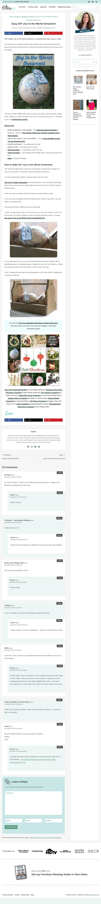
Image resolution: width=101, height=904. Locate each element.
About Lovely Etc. (8, 894)
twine (10, 158)
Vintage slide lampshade (10, 456)
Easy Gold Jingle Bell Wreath (16, 390)
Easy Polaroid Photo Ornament (54, 456)
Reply (59, 472)
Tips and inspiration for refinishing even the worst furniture (77, 116)
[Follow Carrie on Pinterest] (39, 446)
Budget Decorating (64, 7)
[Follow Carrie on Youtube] (35, 446)
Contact (17, 894)
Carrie (15, 28)
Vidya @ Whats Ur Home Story (17, 702)
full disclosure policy (20, 119)
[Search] (94, 62)
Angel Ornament (22, 404)
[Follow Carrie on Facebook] (28, 446)
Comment (9, 793)
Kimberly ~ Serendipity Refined (17, 520)
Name (8, 820)
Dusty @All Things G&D (14, 563)
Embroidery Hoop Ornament (29, 395)
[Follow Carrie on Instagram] (31, 446)
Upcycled (43, 7)
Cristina (7, 475)
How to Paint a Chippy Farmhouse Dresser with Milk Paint (78, 90)
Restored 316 (95, 894)
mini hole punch (14, 150)
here (43, 218)
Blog (32, 894)
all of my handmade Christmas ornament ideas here (38, 323)
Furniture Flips (33, 7)
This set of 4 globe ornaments (15, 182)
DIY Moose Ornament (38, 401)
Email (27, 820)
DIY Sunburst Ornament (50, 392)
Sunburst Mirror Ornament (18, 398)
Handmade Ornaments (33, 20)
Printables (52, 7)
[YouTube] (92, 1)
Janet (6, 726)
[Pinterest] (96, 1)
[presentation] (78, 79)
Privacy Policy (25, 894)
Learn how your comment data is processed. (45, 837)
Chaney (8, 605)
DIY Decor (22, 7)
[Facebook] (89, 1)
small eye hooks (14, 153)
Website (48, 820)
